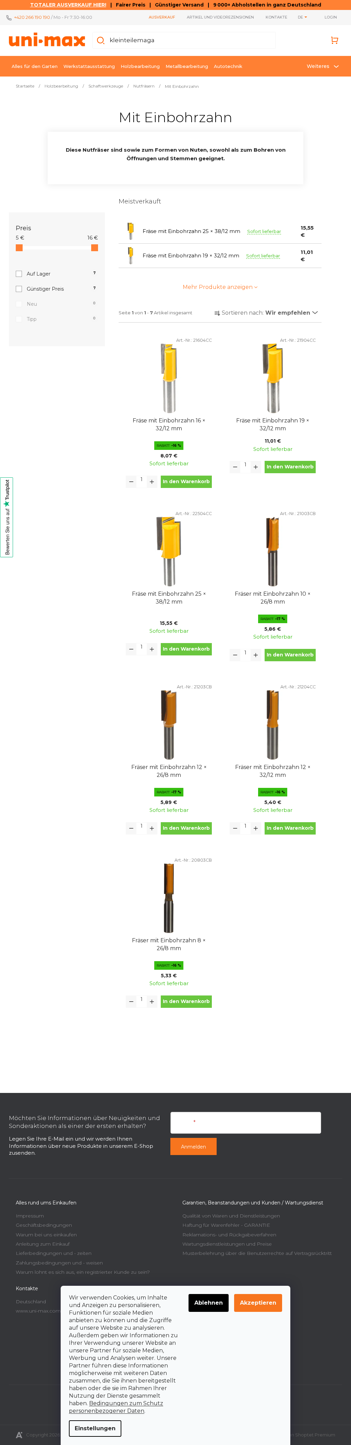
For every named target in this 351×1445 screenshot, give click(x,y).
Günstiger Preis (58, 289)
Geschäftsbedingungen (41, 1225)
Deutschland (28, 1301)
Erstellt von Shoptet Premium (300, 1434)
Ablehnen (206, 1303)
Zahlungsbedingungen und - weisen (56, 1263)
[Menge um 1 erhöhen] (149, 482)
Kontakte (274, 17)
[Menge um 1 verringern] (129, 482)
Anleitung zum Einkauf (40, 1244)
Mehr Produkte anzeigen (215, 287)
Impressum (27, 1216)
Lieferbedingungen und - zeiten (51, 1253)
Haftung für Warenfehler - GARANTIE (224, 1225)
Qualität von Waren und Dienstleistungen (229, 1216)
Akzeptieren (256, 1303)
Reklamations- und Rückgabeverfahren (227, 1235)
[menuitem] (32, 66)
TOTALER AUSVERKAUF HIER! (65, 5)
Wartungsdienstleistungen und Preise (224, 1244)
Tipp (58, 319)
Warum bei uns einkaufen (43, 1235)
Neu (58, 304)
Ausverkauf (159, 17)
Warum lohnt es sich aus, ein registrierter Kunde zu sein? (80, 1272)
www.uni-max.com (35, 1311)
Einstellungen (92, 1428)
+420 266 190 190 (30, 17)
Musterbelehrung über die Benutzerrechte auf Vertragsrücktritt (254, 1253)
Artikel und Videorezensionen (218, 17)
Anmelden (191, 1147)
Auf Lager (58, 274)
